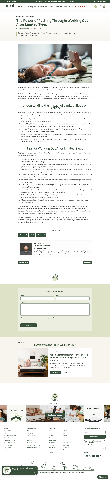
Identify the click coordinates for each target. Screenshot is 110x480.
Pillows (50, 437)
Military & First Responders (33, 447)
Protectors (51, 445)
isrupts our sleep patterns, (38, 90)
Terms (52, 472)
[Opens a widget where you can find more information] (102, 477)
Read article (56, 372)
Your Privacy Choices (64, 472)
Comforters (51, 449)
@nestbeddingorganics (55, 415)
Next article (87, 262)
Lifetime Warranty (31, 442)
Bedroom (65, 435)
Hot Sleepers (66, 447)
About (6, 428)
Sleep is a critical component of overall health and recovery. (37, 112)
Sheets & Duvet (52, 447)
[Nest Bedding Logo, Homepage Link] (10, 6)
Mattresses (51, 430)
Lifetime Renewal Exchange (33, 445)
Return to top (55, 403)
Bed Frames (65, 430)
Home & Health (54, 6)
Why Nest (67, 6)
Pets (64, 437)
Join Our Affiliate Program (10, 440)
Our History (7, 433)
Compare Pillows (53, 440)
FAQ (28, 430)
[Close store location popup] (35, 467)
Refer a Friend (7, 437)
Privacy (56, 472)
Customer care (31, 428)
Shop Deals (71, 1)
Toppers (51, 452)
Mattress (19, 6)
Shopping (52, 428)
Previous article (23, 262)
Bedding (30, 6)
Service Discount (67, 442)
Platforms (65, 433)
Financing (29, 440)
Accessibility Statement (78, 472)
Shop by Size (66, 449)
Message (22, 302)
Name (22, 295)
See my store (15, 471)
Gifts (64, 440)
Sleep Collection (67, 445)
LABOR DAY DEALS (80, 6)
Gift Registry (30, 433)
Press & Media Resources (10, 435)
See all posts (68, 372)
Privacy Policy (91, 442)
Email (57, 295)
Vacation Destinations (9, 442)
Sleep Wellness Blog (9, 445)
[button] (55, 398)
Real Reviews (7, 430)
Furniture (41, 6)
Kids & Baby (52, 442)
